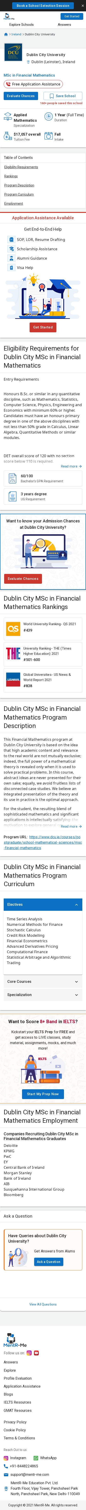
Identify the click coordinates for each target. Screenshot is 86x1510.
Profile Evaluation (18, 1378)
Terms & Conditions (19, 1438)
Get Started (71, 16)
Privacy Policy (15, 1422)
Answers (11, 1362)
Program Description (19, 185)
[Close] (83, 6)
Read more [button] (69, 466)
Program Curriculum (19, 194)
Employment (13, 203)
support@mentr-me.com (29, 1474)
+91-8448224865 (24, 1466)
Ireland (16, 34)
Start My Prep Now (43, 1094)
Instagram (18, 1458)
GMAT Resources (18, 1410)
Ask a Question (49, 1262)
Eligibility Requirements (21, 167)
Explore (10, 1370)
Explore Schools (21, 25)
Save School (66, 96)
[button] (43, 5)
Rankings (11, 176)
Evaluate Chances (21, 96)
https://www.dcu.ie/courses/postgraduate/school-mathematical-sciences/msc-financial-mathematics (43, 842)
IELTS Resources (17, 1402)
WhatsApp (48, 1458)
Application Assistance (22, 1386)
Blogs (8, 1394)
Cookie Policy (15, 1430)
